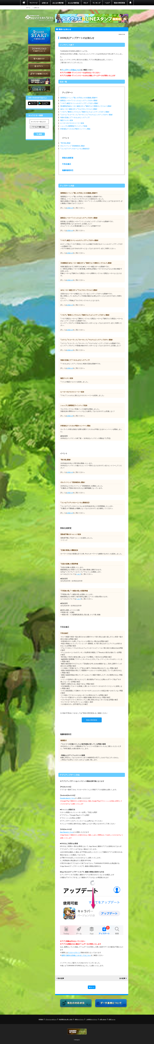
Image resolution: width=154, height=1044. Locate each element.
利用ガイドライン (79, 1019)
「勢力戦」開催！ (65, 143)
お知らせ (45, 3)
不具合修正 (66, 163)
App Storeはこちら (66, 832)
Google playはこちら (67, 798)
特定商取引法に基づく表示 (65, 1019)
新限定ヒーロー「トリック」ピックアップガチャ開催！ (79, 100)
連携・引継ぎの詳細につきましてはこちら (76, 955)
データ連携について (39, 74)
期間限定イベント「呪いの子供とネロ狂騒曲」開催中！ (79, 97)
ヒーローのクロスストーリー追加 (72, 123)
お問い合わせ (103, 1019)
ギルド (85, 3)
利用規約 (41, 1019)
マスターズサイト (74, 952)
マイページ (33, 3)
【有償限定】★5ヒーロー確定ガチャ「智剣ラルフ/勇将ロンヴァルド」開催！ (85, 106)
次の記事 (122, 978)
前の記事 (61, 978)
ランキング (96, 3)
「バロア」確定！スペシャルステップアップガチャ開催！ (79, 103)
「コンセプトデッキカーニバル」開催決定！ (75, 148)
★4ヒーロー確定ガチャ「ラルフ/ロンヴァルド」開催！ (78, 109)
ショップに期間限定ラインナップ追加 (73, 126)
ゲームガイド (39, 89)
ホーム (28, 8)
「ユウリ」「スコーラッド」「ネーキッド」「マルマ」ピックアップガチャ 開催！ (86, 114)
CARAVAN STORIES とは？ (39, 81)
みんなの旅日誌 (73, 3)
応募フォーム (112, 1019)
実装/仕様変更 (67, 157)
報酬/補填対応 (67, 170)
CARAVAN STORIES (77, 1032)
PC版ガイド (39, 59)
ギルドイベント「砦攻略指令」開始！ (72, 146)
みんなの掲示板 (58, 3)
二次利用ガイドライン (91, 1019)
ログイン (39, 66)
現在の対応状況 (119, 3)
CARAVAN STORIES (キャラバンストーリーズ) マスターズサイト (39, 18)
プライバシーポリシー (51, 1019)
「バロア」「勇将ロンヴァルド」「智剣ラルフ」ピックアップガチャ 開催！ (84, 112)
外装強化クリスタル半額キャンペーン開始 (75, 129)
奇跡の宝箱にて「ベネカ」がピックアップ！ (75, 117)
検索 (40, 134)
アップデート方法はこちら (71, 70)
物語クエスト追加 (66, 120)
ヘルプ (107, 3)
